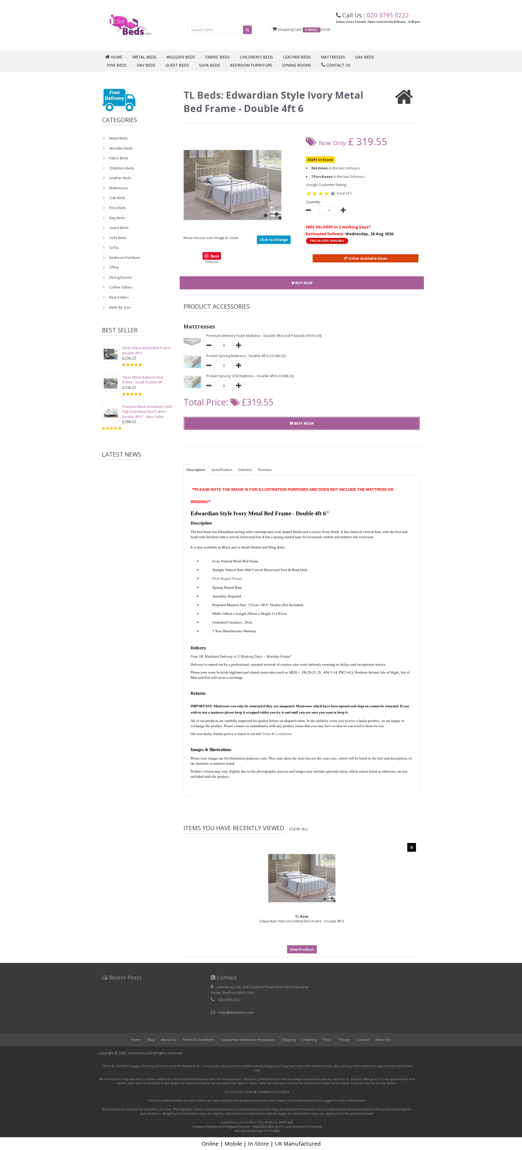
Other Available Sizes (367, 258)
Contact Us (337, 65)
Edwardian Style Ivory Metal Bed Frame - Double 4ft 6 (302, 918)
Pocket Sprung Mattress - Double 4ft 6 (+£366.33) (245, 355)
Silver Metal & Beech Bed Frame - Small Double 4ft (142, 380)
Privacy (344, 1039)
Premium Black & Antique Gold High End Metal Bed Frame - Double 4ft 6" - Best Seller (147, 411)
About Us (168, 1039)
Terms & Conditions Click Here (266, 1092)
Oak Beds (364, 57)
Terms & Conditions (198, 1039)
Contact (363, 1039)
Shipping (288, 1039)
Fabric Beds (217, 57)
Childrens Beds (121, 168)
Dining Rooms (296, 65)
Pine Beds (117, 65)
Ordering (309, 1039)
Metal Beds (144, 57)
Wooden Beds (180, 57)
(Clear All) (298, 828)
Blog (150, 1039)
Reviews (265, 469)
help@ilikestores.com (236, 1012)
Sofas (113, 247)
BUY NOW (303, 282)
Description (196, 469)
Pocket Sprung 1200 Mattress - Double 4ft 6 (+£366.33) (250, 375)
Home (136, 1039)
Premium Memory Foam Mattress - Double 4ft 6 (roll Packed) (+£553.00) (263, 335)
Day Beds (146, 65)
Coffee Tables (120, 287)
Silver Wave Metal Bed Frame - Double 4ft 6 (147, 350)
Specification (221, 469)
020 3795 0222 (388, 15)
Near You (383, 1039)
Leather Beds (297, 57)
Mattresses (333, 57)
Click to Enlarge (274, 239)
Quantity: (313, 201)
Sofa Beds (209, 65)
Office (113, 267)
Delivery (245, 469)
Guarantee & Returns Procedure (248, 1039)
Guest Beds (177, 65)
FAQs (327, 1039)
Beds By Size (119, 307)
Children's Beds (256, 57)
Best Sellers (118, 297)
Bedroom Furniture (251, 65)
